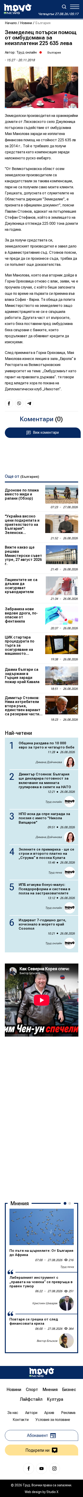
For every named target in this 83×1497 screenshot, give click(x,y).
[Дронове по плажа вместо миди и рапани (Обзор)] (61, 494)
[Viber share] (19, 403)
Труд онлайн (26, 52)
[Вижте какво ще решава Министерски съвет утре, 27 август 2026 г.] (61, 554)
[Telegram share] (29, 403)
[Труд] (41, 1372)
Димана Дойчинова (49, 762)
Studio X (52, 1492)
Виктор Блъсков (47, 1341)
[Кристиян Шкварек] (66, 1303)
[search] (64, 6)
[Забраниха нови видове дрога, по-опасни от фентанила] (61, 615)
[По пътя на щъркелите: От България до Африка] (41, 1227)
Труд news (55, 872)
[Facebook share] (9, 403)
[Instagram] (54, 1468)
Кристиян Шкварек (44, 1303)
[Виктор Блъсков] (66, 1340)
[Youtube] (41, 1468)
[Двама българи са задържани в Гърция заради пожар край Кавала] (61, 675)
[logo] (17, 9)
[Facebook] (28, 1468)
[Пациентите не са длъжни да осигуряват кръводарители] (61, 585)
